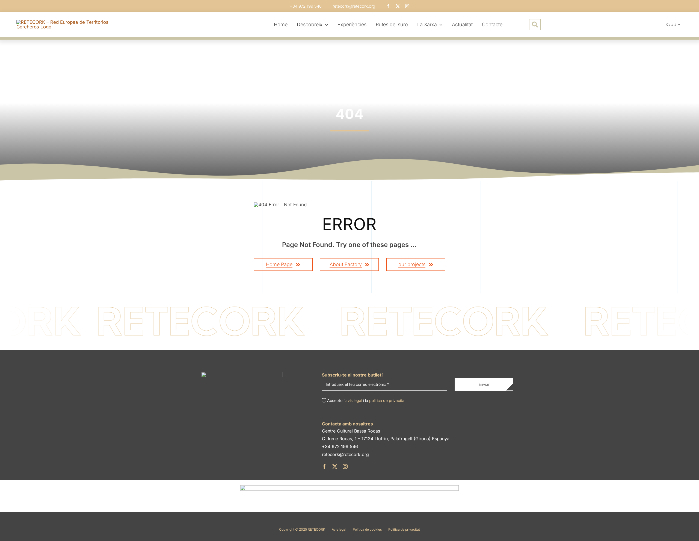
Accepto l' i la (366, 400)
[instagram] (407, 6)
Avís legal (339, 529)
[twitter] (398, 6)
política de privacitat (387, 400)
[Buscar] (535, 24)
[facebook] (388, 6)
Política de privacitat (404, 529)
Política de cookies (367, 529)
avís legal (353, 400)
